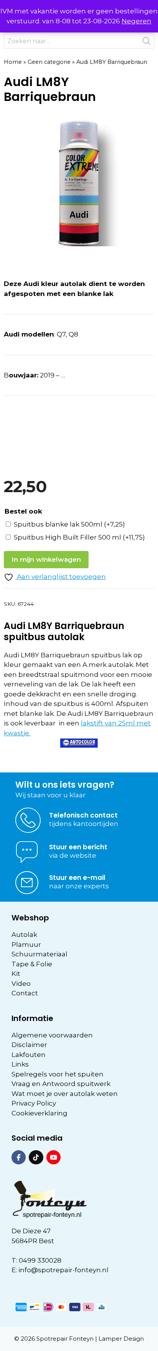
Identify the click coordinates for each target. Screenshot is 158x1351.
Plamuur (26, 944)
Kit (16, 973)
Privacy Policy (34, 1103)
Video (21, 983)
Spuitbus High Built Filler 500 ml (79, 537)
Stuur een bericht (78, 847)
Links (20, 1064)
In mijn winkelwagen (46, 559)
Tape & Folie (32, 964)
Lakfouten (29, 1054)
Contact (25, 993)
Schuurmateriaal (39, 954)
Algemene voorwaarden (52, 1035)
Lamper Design (121, 1338)
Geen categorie (49, 62)
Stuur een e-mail (77, 877)
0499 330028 (40, 1260)
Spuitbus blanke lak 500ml (69, 524)
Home (13, 62)
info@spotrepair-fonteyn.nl (63, 1270)
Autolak (24, 934)
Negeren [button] (136, 21)
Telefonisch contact (83, 815)
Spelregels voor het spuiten (58, 1074)
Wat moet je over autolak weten (65, 1093)
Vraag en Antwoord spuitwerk (61, 1084)
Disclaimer (29, 1045)
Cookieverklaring (39, 1113)
